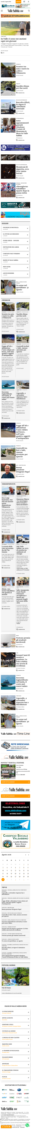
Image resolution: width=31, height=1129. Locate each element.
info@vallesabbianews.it (9, 1114)
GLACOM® (22, 1127)
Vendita (4, 766)
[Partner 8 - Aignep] (26, 1093)
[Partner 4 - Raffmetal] (26, 1090)
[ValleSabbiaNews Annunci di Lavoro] (15, 791)
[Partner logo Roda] (19, 1101)
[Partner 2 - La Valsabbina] (11, 1090)
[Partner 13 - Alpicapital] (26, 1097)
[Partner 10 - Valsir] (4, 1097)
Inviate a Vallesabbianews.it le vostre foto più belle (12, 993)
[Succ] (28, 855)
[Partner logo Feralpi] (11, 1101)
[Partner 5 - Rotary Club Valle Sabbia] (4, 1093)
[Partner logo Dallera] (19, 1093)
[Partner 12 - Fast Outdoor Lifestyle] (19, 1097)
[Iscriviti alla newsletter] (24, 1)
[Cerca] (26, 10)
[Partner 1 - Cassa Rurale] (4, 1090)
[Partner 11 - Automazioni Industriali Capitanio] (11, 1097)
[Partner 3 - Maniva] (19, 1090)
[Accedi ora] (28, 1)
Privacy (1, 1121)
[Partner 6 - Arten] (11, 1093)
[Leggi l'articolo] (15, 28)
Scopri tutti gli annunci (8, 782)
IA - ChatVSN (5, 1126)
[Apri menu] (4, 10)
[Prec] (25, 855)
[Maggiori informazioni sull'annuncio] (8, 771)
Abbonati (18, 1)
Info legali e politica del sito (13, 1127)
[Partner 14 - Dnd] (4, 1101)
